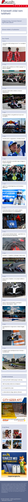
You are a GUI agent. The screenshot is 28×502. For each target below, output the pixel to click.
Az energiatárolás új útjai (7, 388)
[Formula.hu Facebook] (13, 6)
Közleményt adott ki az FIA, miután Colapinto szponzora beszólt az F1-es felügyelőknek (12, 210)
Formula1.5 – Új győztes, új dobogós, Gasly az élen (13, 255)
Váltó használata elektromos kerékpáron (11, 384)
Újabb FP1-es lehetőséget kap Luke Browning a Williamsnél (12, 186)
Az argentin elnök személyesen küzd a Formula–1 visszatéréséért (13, 351)
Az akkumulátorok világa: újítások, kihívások (12, 392)
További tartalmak (7, 377)
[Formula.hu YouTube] (21, 6)
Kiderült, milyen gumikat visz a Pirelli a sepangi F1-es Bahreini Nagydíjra (13, 67)
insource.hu (9, 500)
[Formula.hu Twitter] (15, 6)
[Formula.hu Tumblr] (17, 6)
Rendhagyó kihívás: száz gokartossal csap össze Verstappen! (13, 115)
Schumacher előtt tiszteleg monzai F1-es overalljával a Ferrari (14, 44)
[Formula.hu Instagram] (19, 6)
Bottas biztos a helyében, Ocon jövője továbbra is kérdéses (13, 279)
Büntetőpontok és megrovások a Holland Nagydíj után (13, 327)
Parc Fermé (5, 38)
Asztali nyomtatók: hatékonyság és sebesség (12, 379)
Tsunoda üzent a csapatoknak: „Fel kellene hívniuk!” (13, 138)
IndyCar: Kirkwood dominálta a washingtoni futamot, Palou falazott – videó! (11, 303)
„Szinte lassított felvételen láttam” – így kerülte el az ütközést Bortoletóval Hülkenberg (13, 234)
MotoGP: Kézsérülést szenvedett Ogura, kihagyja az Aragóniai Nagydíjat (13, 162)
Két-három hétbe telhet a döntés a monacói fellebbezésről (12, 91)
